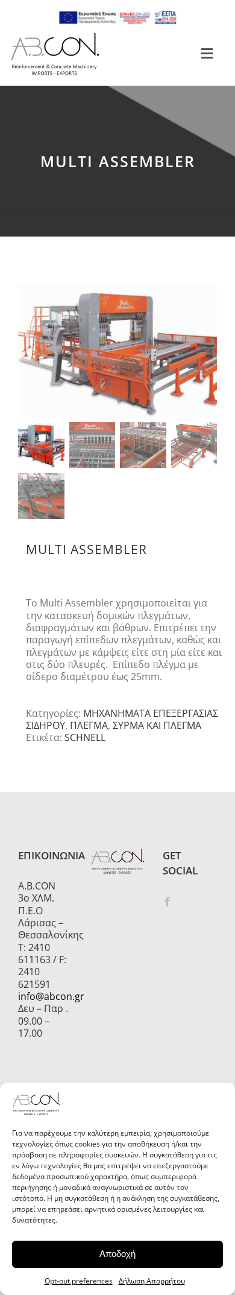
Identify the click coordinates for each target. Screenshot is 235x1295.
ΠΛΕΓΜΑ (89, 725)
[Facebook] (167, 901)
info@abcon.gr (45, 996)
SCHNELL (84, 737)
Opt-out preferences (79, 1281)
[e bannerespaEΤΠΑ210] (117, 14)
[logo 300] (55, 36)
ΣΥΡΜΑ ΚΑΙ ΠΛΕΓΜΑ (157, 725)
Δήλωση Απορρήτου (152, 1281)
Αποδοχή (117, 1254)
